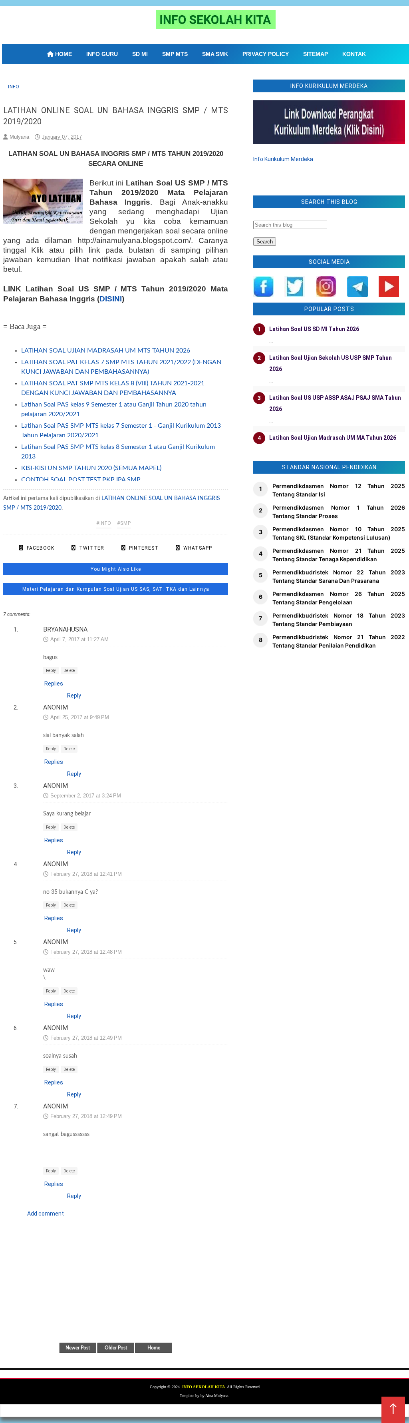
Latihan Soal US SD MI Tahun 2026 (314, 329)
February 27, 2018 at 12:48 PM (86, 952)
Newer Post (78, 1347)
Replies (53, 683)
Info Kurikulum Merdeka (283, 159)
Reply (51, 670)
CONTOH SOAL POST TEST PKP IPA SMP (81, 479)
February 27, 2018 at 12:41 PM (86, 874)
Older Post (116, 1347)
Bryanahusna (65, 629)
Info (13, 87)
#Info (103, 523)
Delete (69, 670)
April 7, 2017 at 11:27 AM (79, 639)
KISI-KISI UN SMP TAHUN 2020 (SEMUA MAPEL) (91, 468)
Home (153, 1347)
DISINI (110, 299)
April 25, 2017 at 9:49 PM (79, 717)
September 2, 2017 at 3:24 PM (85, 796)
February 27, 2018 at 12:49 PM (86, 1038)
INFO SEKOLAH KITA (203, 1387)
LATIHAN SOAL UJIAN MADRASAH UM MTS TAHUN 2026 (105, 350)
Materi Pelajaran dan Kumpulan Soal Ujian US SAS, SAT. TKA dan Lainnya (115, 589)
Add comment (45, 1213)
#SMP (124, 523)
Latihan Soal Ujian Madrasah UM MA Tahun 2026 (332, 437)
